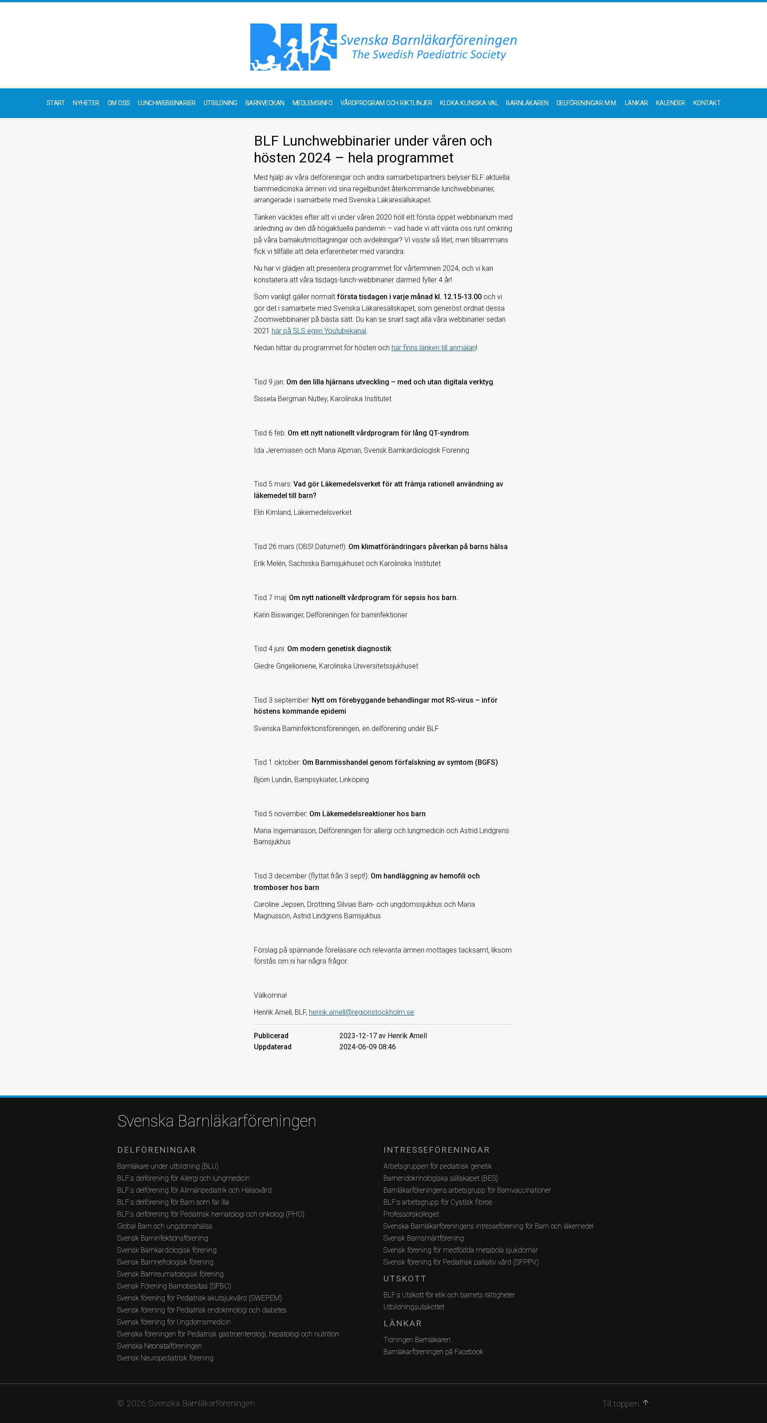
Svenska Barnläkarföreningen (216, 1121)
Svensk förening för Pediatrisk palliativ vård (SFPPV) (461, 1262)
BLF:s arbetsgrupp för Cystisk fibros (438, 1202)
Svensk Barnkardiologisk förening (167, 1250)
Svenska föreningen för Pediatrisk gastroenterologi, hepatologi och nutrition (228, 1334)
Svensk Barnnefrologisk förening (165, 1262)
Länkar (636, 103)
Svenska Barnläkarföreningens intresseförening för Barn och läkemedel (488, 1226)
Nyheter (86, 103)
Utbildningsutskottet (414, 1307)
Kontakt (707, 103)
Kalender (670, 103)
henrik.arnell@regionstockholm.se (361, 1012)
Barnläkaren (527, 103)
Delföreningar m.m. (587, 103)
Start (56, 103)
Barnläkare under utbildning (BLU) (167, 1166)
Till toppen (626, 1403)
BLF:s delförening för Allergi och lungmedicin (183, 1178)
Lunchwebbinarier (167, 103)
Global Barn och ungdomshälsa (164, 1226)
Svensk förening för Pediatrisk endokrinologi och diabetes (202, 1310)
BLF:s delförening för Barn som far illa (173, 1202)
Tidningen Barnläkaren (417, 1340)
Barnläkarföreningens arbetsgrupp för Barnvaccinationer (467, 1190)
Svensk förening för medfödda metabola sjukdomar (461, 1250)
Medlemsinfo (313, 103)
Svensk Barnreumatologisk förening (170, 1274)
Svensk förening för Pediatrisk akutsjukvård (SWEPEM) (199, 1298)
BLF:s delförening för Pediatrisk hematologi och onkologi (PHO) (210, 1214)
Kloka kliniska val (469, 103)
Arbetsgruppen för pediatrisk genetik (438, 1166)
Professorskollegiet (411, 1214)
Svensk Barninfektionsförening (162, 1238)
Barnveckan (265, 103)
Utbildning (220, 103)
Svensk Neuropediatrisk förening (165, 1358)
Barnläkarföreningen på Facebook (433, 1352)
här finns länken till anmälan (433, 348)
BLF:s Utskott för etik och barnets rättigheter (449, 1295)
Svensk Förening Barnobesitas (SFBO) (174, 1286)
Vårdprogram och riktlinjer (386, 103)
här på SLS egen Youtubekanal (319, 331)
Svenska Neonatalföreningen (159, 1346)
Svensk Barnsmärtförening (424, 1238)
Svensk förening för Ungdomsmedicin (174, 1322)
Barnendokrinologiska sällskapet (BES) (441, 1178)
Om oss (118, 103)
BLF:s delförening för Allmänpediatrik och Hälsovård (194, 1190)
